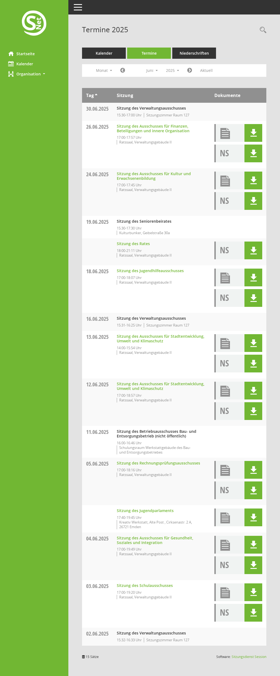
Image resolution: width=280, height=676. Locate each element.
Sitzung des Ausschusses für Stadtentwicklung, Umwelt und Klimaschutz (161, 338)
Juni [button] (150, 70)
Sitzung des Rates (133, 243)
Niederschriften (194, 53)
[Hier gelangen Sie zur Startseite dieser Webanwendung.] (34, 24)
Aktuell (206, 70)
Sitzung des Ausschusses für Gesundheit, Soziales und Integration (155, 540)
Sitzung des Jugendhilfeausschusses (150, 270)
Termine (149, 53)
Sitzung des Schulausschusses (145, 585)
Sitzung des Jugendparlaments (145, 510)
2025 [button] (171, 70)
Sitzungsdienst (249, 656)
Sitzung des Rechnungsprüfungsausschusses (158, 463)
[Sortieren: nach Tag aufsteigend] (96, 95)
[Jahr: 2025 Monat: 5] (122, 70)
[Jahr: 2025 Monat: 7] (189, 70)
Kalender (24, 63)
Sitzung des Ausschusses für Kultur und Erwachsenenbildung (154, 176)
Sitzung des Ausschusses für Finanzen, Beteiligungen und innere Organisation (153, 128)
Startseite (25, 53)
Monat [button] (102, 70)
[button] (34, 74)
